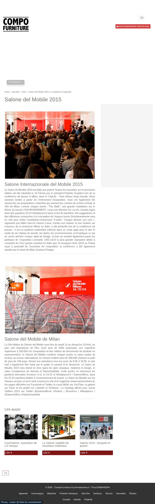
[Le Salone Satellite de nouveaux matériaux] (58, 426)
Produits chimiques (69, 493)
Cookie (13, 502)
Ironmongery (37, 493)
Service (109, 493)
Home (7, 92)
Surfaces (97, 493)
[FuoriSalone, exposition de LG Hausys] (21, 426)
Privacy (4, 502)
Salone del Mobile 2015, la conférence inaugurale (49, 92)
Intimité (77, 499)
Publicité (88, 499)
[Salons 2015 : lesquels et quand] (96, 426)
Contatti (66, 499)
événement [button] (14, 82)
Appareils (23, 493)
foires (24, 92)
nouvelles (16, 92)
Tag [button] (5, 473)
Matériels (51, 493)
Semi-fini (85, 493)
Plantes (132, 493)
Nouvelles (121, 493)
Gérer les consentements (30, 502)
